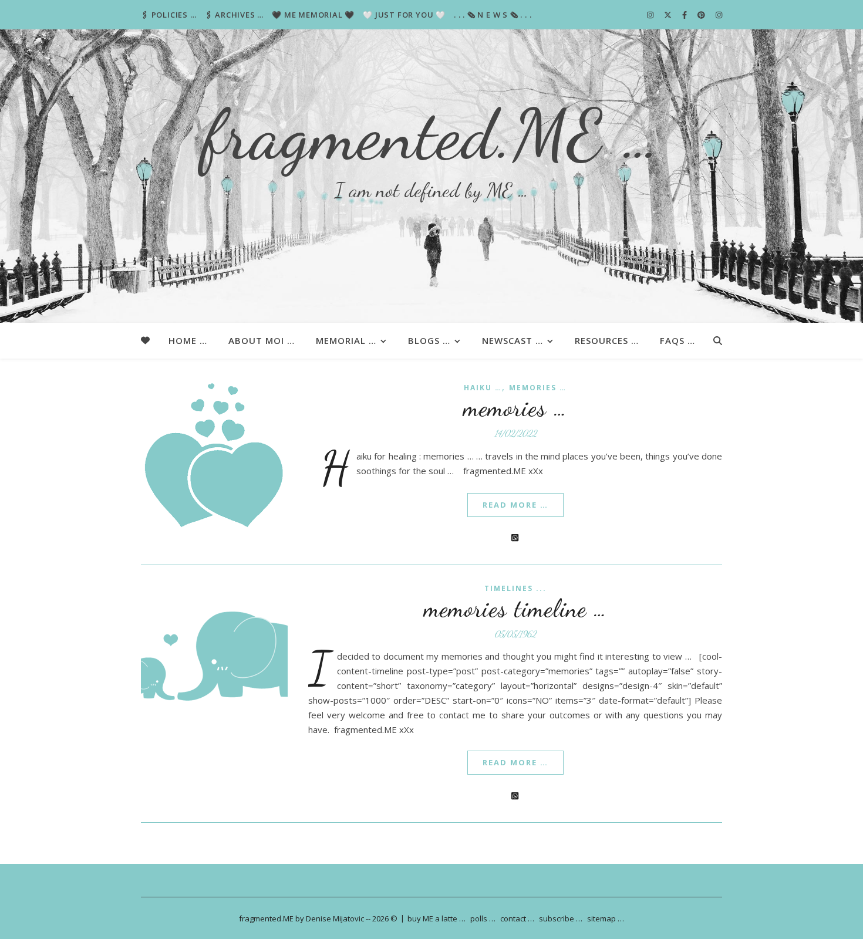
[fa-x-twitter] (668, 14)
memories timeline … (515, 608)
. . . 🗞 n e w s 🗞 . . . (492, 14)
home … (187, 340)
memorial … (346, 340)
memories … (538, 388)
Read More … (515, 504)
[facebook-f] (685, 14)
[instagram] (651, 14)
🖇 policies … (169, 14)
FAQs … (677, 340)
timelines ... (515, 588)
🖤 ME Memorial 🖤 (313, 14)
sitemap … (605, 918)
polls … (482, 918)
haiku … (483, 388)
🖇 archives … (234, 14)
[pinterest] (702, 14)
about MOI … (261, 340)
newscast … (512, 340)
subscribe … (560, 918)
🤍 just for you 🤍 (404, 14)
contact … (517, 918)
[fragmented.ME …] (431, 176)
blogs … (429, 340)
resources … (607, 340)
